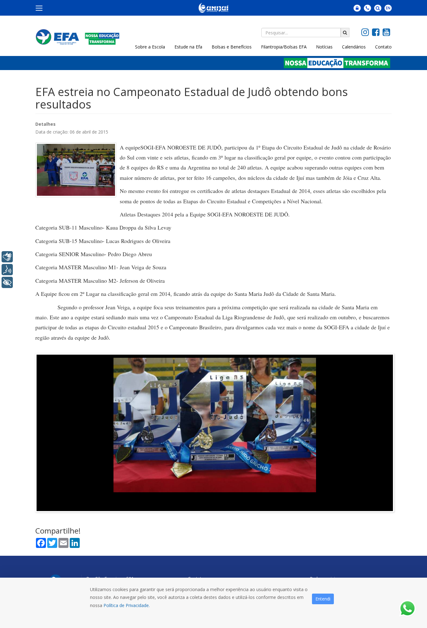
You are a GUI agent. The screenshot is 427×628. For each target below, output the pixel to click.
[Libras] (7, 256)
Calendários (354, 47)
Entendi (322, 599)
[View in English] (388, 11)
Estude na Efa (188, 47)
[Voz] (7, 269)
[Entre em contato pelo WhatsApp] (407, 608)
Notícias (324, 47)
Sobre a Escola (150, 47)
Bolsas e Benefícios (232, 47)
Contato (383, 47)
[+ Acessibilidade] (7, 282)
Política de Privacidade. (126, 605)
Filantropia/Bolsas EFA (284, 47)
